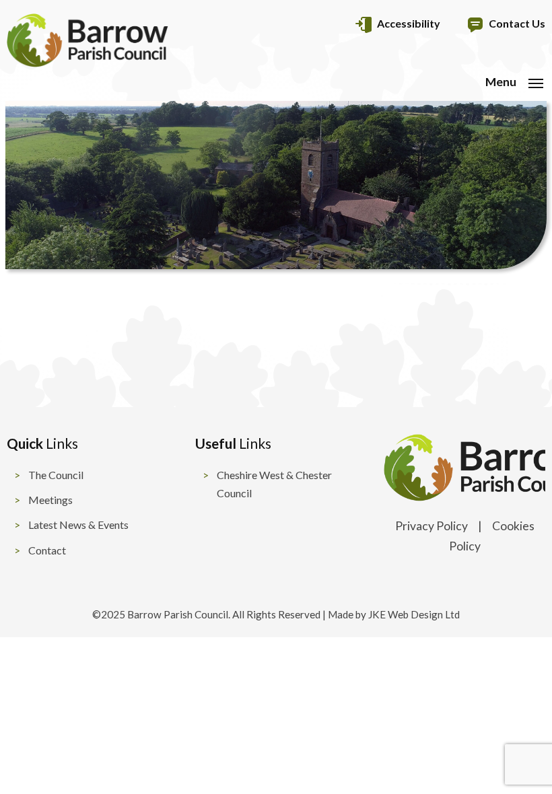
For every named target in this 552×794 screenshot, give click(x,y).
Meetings (50, 499)
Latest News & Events (78, 524)
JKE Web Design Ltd (414, 614)
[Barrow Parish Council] (87, 63)
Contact (47, 550)
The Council (55, 474)
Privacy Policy (431, 526)
